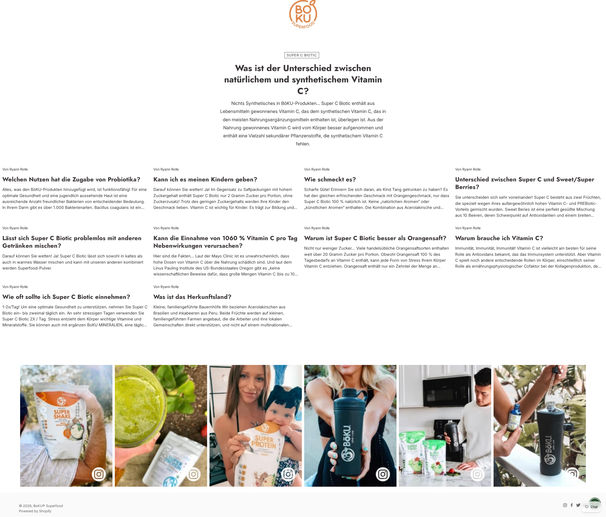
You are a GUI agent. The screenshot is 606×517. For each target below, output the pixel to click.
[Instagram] (565, 505)
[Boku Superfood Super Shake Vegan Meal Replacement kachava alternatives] (66, 426)
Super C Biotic (302, 55)
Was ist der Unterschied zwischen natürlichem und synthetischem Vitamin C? (303, 79)
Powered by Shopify (35, 511)
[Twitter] (578, 505)
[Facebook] (572, 505)
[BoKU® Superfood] (303, 14)
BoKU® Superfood (48, 506)
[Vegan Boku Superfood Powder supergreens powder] (445, 426)
